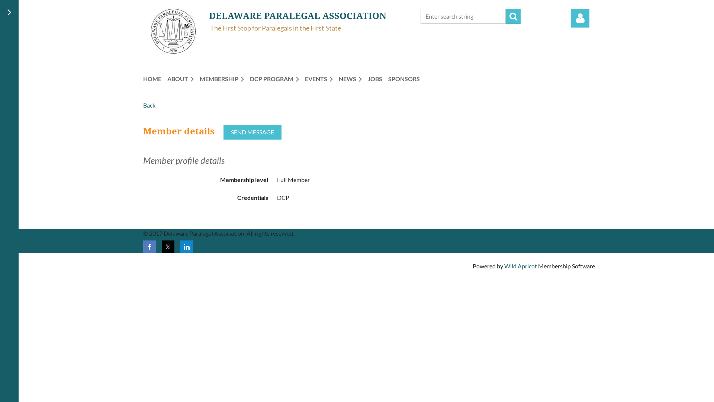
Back (149, 105)
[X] (168, 246)
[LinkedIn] (186, 246)
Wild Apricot (520, 265)
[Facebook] (149, 246)
